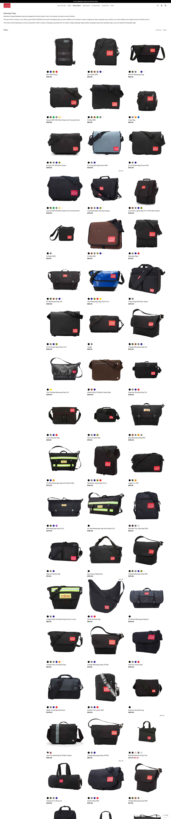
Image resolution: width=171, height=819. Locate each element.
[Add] (122, 521)
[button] (165, 30)
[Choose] (81, 67)
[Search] (158, 5)
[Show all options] (103, 71)
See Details (95, 1)
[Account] (162, 5)
